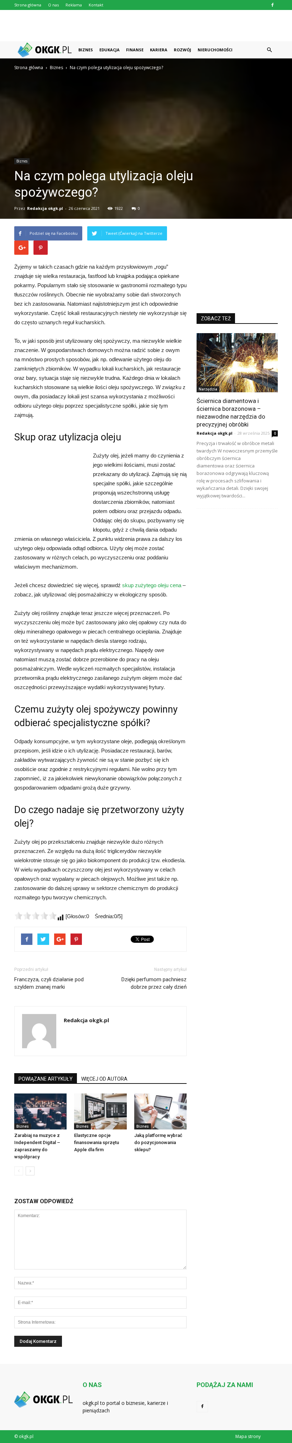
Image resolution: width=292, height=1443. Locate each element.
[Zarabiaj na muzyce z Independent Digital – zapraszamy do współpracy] (40, 1111)
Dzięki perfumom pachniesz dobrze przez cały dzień (154, 983)
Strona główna (27, 4)
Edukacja (109, 49)
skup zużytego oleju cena (151, 585)
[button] (269, 49)
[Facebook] (272, 5)
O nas (53, 4)
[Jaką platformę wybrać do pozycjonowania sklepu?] (160, 1111)
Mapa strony (248, 1436)
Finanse (135, 49)
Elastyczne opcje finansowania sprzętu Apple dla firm (96, 1142)
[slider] (35, 915)
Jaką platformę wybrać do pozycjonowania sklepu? (158, 1142)
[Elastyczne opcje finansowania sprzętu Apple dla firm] (100, 1111)
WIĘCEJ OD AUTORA (104, 1079)
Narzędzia (208, 389)
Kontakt (96, 4)
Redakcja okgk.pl (45, 208)
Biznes (85, 49)
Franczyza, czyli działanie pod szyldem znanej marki (49, 983)
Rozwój (182, 49)
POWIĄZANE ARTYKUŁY (46, 1079)
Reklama (74, 4)
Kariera (158, 49)
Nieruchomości (215, 49)
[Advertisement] (146, 25)
